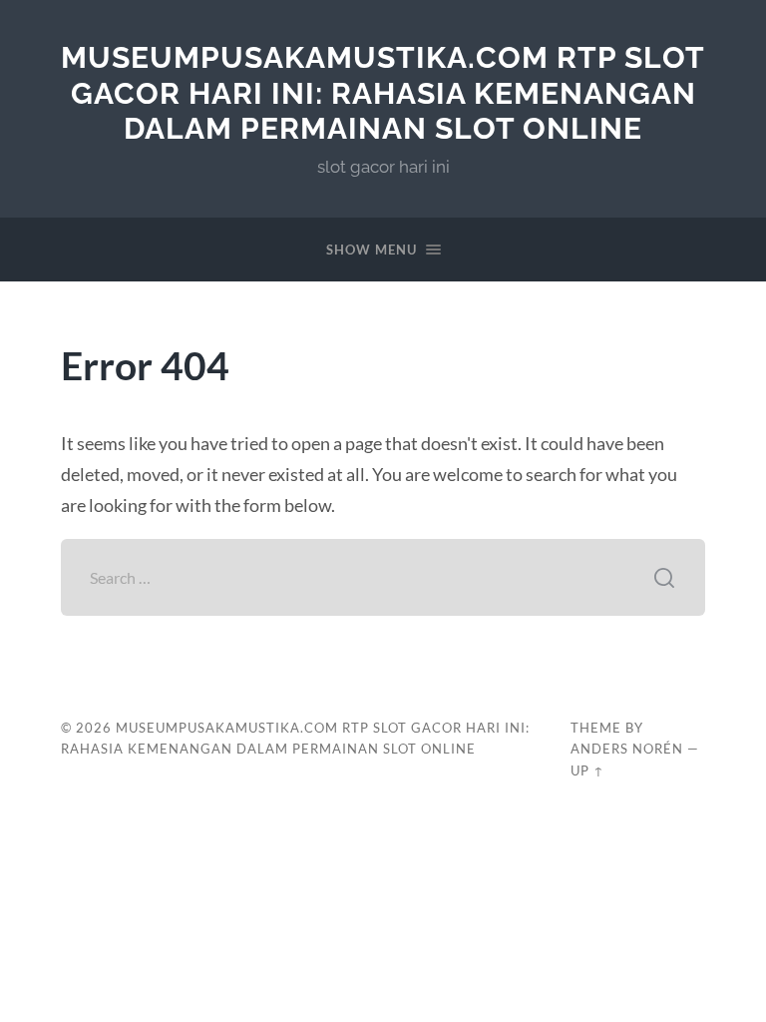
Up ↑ (587, 770)
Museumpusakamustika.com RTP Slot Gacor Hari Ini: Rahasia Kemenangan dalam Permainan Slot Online (383, 93)
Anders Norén (627, 749)
